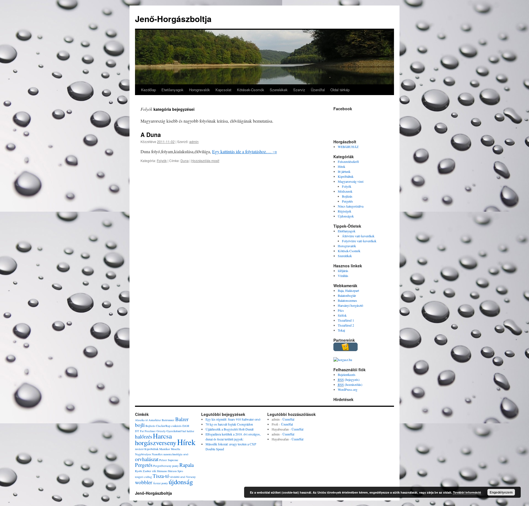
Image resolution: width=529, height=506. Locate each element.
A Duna (151, 134)
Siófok (342, 315)
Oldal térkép (340, 89)
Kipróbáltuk (345, 176)
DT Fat (139, 431)
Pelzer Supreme (168, 460)
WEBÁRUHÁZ (348, 146)
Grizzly (161, 431)
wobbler (143, 482)
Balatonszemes (347, 300)
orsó (185, 454)
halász (190, 431)
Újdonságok (346, 216)
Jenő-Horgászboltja (173, 19)
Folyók (162, 160)
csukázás (176, 426)
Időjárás (343, 270)
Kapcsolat (223, 89)
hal (184, 431)
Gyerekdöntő (174, 431)
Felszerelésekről (348, 161)
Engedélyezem (501, 492)
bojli (140, 424)
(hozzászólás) (350, 384)
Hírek (341, 166)
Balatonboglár (347, 295)
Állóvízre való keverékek (358, 236)
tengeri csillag (143, 477)
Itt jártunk (344, 171)
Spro (180, 471)
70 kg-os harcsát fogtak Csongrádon (229, 424)
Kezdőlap (148, 89)
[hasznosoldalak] (345, 350)
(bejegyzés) (349, 379)
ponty (175, 466)
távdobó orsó (177, 477)
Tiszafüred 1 (346, 320)
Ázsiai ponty (160, 483)
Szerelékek (279, 89)
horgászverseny (155, 442)
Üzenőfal (318, 89)
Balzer (181, 419)
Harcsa (162, 435)
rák (154, 471)
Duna (184, 160)
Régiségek (344, 211)
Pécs (341, 310)
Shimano (162, 471)
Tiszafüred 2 (346, 325)
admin (194, 141)
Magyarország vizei (350, 181)
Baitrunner (168, 420)
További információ (467, 492)
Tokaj (341, 330)
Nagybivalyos (143, 454)
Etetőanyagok (172, 89)
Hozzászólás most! (205, 160)
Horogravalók (199, 89)
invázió (139, 449)
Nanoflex (157, 454)
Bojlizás (347, 196)
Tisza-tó (161, 475)
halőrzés (143, 436)
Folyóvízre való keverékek (359, 241)
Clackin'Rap (163, 426)
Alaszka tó (141, 420)
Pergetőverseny (162, 466)
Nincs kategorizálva (350, 206)
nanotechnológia (172, 454)
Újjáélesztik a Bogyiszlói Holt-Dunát (229, 429)
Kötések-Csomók (250, 89)
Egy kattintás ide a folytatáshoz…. (244, 151)
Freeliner (150, 431)
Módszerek (345, 191)
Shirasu (172, 471)
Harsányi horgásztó (350, 305)
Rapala (186, 464)
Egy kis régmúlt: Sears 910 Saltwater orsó (233, 419)
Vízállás (343, 275)
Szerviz (299, 89)
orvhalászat (146, 459)
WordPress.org (347, 389)
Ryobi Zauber (143, 471)
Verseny (191, 477)
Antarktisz (155, 420)
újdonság (181, 481)
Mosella (175, 449)
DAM (185, 426)
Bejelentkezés (346, 374)
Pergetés (347, 201)
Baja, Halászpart (348, 290)
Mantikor (164, 449)
